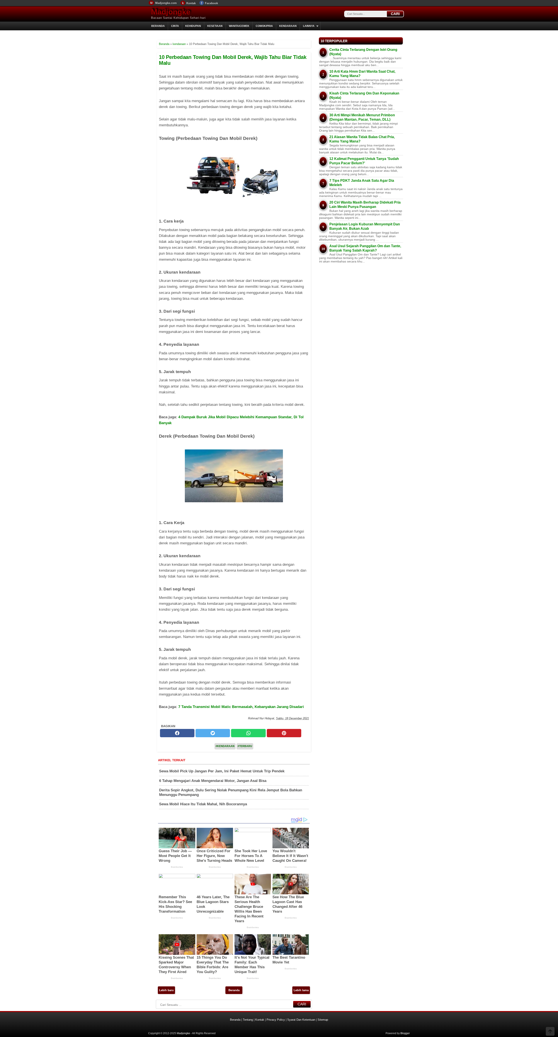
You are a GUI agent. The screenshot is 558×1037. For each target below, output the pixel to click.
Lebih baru (166, 990)
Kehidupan (193, 25)
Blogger (405, 1033)
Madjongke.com (166, 3)
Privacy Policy (276, 1019)
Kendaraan (288, 25)
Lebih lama (301, 990)
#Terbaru (245, 746)
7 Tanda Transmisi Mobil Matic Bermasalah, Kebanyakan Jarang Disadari (241, 707)
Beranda (158, 25)
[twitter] (213, 733)
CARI (395, 14)
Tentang (248, 1019)
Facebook (211, 3)
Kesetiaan (215, 25)
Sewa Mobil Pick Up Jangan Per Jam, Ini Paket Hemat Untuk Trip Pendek (221, 771)
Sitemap (323, 1019)
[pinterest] (284, 733)
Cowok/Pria (264, 25)
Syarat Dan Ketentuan (301, 1019)
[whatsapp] (248, 733)
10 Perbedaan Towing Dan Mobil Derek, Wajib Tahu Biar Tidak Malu (232, 60)
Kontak (191, 3)
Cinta (175, 25)
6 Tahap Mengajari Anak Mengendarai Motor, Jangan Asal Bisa (212, 781)
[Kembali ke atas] (550, 1032)
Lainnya (309, 25)
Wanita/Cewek (239, 25)
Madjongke (170, 11)
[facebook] (177, 733)
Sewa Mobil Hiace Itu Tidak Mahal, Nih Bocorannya (203, 804)
